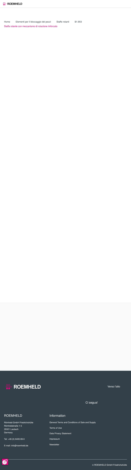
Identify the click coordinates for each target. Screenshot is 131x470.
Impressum (55, 438)
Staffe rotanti (62, 21)
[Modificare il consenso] (5, 462)
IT (105, 71)
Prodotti (117, 317)
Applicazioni (114, 327)
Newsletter (54, 444)
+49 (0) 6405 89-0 (16, 438)
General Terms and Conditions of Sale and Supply (73, 422)
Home (7, 21)
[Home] (12, 4)
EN (116, 71)
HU (116, 90)
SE (104, 96)
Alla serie (107, 126)
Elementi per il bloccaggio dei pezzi (33, 21)
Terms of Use (56, 427)
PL (111, 77)
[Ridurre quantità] (111, 146)
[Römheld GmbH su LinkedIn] (112, 402)
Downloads (115, 355)
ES (122, 71)
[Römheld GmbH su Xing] (118, 402)
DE (110, 71)
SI (111, 96)
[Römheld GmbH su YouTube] (104, 402)
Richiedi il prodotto (107, 153)
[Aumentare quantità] (125, 146)
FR (104, 77)
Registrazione (115, 105)
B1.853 (78, 21)
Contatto (117, 346)
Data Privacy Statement (60, 433)
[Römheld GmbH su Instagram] (124, 402)
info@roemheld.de (19, 445)
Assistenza (116, 336)
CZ (110, 84)
